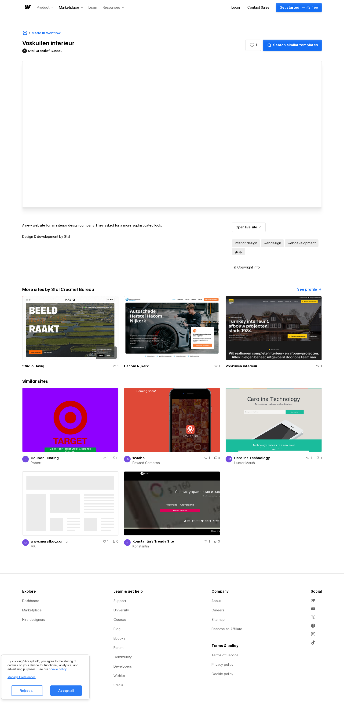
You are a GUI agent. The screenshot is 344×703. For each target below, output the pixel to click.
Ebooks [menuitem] (119, 638)
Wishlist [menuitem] (119, 676)
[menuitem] (313, 600)
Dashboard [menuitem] (30, 601)
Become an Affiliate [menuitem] (227, 629)
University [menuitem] (121, 610)
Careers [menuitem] (218, 610)
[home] (27, 8)
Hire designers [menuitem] (33, 619)
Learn (92, 8)
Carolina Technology (252, 458)
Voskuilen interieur (241, 366)
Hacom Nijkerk (136, 366)
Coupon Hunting (45, 458)
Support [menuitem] (119, 601)
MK (33, 546)
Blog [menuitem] (117, 629)
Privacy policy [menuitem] (222, 664)
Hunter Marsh (244, 463)
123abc (138, 458)
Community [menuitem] (122, 657)
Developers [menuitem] (122, 666)
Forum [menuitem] (118, 648)
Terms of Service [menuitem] (225, 655)
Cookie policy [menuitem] (222, 674)
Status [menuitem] (118, 685)
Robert (36, 463)
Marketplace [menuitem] (32, 610)
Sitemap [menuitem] (218, 619)
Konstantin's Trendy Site (153, 541)
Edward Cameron (146, 463)
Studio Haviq (33, 366)
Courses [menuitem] (120, 619)
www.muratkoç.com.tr (49, 541)
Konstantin (140, 546)
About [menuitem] (216, 601)
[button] (45, 7)
